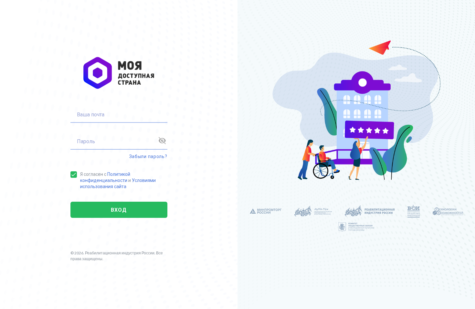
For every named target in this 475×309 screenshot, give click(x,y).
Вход (118, 210)
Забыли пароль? (148, 156)
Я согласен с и (118, 180)
